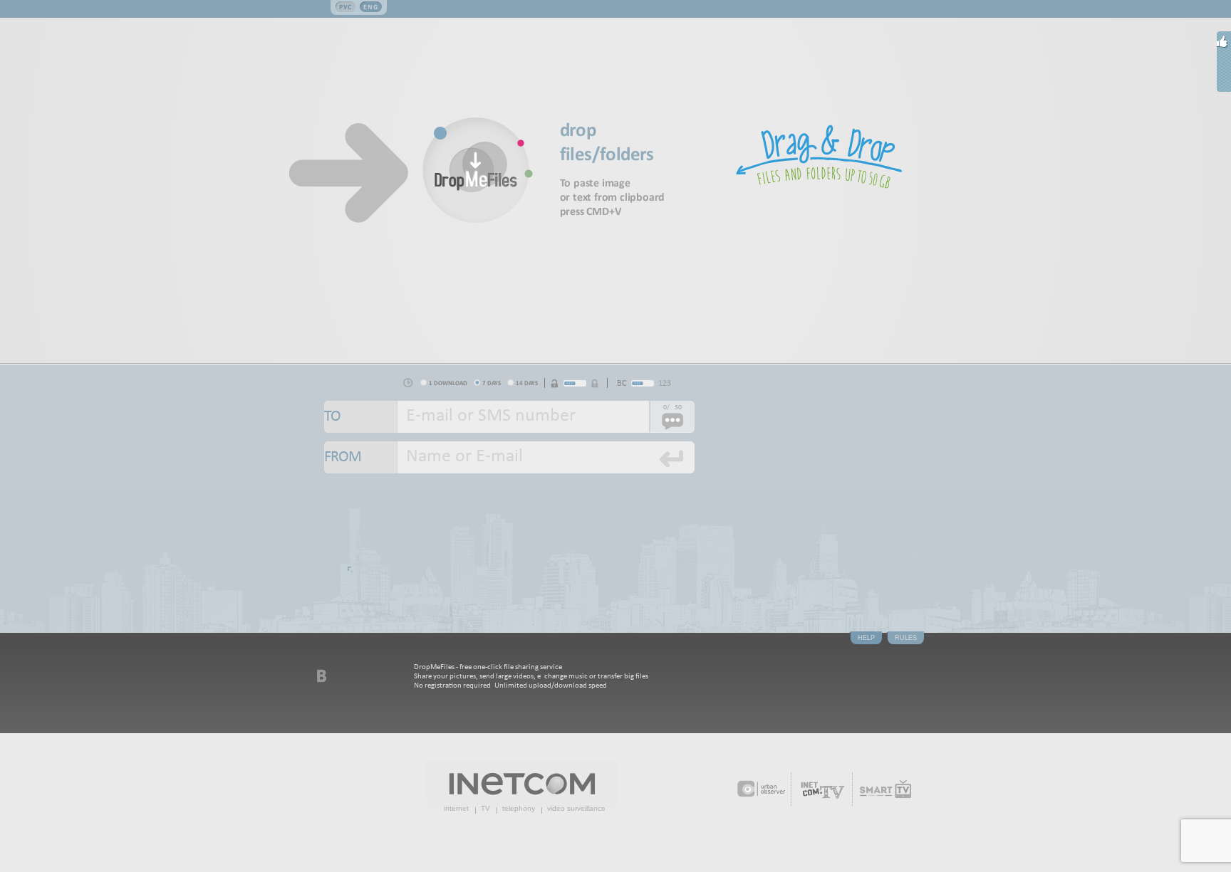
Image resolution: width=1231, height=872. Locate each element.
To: (361, 417)
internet (456, 808)
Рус (345, 6)
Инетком (522, 784)
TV (485, 808)
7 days (491, 383)
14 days (527, 383)
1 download (448, 383)
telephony (518, 808)
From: (361, 457)
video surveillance (576, 808)
